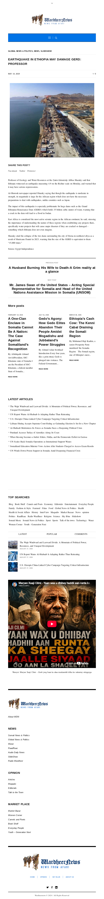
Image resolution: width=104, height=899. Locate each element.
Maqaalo (12, 784)
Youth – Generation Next (19, 832)
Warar (91, 520)
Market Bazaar (67, 512)
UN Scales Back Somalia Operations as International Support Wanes (40, 441)
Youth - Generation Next (35, 524)
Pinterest (31, 171)
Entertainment (71, 504)
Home (32, 877)
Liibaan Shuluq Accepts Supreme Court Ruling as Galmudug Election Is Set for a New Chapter (53, 423)
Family (12, 508)
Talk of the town (67, 520)
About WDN (13, 717)
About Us (70, 877)
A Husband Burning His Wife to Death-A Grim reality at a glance (52, 269)
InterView (44, 512)
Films (44, 508)
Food (51, 508)
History (35, 512)
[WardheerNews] (52, 20)
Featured (36, 508)
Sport (48, 520)
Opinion (43, 877)
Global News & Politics (20, 51)
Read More (13, 377)
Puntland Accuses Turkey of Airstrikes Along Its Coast (34, 432)
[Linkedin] (56, 887)
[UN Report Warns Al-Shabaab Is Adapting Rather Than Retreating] (13, 555)
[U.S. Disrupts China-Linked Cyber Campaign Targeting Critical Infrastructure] (13, 566)
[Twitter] (47, 887)
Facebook (12, 171)
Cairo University (60, 180)
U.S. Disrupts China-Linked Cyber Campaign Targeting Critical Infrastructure (44, 418)
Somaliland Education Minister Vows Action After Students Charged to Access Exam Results (52, 446)
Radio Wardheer (35, 516)
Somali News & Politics (33, 520)
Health (81, 508)
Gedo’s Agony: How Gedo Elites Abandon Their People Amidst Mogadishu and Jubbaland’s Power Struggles (52, 331)
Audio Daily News (16, 752)
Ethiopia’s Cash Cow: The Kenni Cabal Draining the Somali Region (82, 327)
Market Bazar (14, 811)
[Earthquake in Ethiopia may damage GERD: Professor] (52, 120)
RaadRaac (21, 516)
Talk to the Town (15, 792)
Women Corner (15, 524)
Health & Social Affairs (19, 512)
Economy (48, 504)
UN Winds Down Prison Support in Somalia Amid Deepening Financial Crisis (45, 450)
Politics (12, 516)
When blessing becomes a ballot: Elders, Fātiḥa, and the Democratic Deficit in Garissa (48, 437)
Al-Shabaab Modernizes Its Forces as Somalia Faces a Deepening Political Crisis (46, 427)
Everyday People (86, 504)
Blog (11, 504)
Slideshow (46, 51)
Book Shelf (20, 504)
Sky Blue (66, 516)
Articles (11, 779)
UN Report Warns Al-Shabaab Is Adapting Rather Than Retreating (40, 414)
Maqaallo (55, 512)
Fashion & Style (24, 508)
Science (56, 516)
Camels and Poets (35, 504)
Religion (48, 516)
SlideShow (13, 757)
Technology (81, 520)
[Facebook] (52, 887)
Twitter (22, 171)
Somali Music (15, 520)
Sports (55, 520)
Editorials (59, 504)
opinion (85, 512)
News (36, 51)
